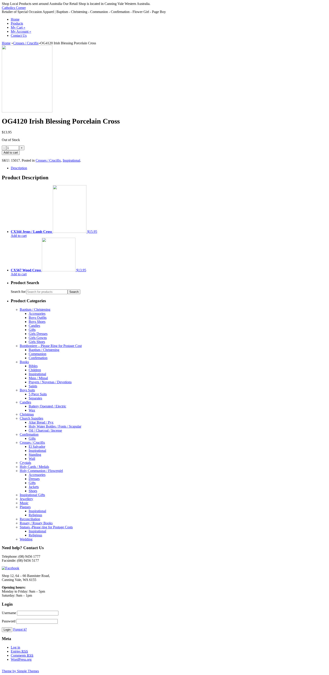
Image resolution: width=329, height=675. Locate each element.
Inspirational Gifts (32, 495)
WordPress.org (21, 659)
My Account (21, 31)
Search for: (18, 292)
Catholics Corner (14, 8)
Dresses (34, 479)
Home (15, 19)
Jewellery (26, 499)
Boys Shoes (37, 322)
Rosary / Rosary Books (36, 523)
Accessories (37, 313)
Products (17, 23)
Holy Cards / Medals (34, 467)
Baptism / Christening (35, 309)
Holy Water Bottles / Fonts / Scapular (55, 426)
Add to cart (19, 236)
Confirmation (38, 358)
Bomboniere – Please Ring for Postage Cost (51, 346)
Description (19, 168)
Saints (33, 386)
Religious (35, 515)
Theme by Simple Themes (20, 671)
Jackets (34, 487)
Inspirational (71, 160)
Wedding (26, 539)
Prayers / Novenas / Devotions (50, 382)
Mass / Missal (38, 378)
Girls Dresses (38, 334)
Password (8, 621)
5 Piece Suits (38, 394)
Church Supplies (31, 418)
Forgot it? (20, 629)
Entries (19, 651)
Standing (35, 454)
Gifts (32, 330)
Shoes (33, 491)
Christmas (27, 414)
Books (24, 362)
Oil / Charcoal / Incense (45, 430)
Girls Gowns (38, 338)
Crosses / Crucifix (25, 43)
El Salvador (37, 446)
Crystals (25, 463)
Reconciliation (30, 519)
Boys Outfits (38, 317)
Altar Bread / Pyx (41, 422)
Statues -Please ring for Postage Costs (46, 527)
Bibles (33, 366)
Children (35, 370)
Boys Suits (27, 390)
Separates (35, 398)
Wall (32, 459)
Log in (15, 647)
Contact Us (19, 35)
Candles (34, 326)
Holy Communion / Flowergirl (41, 471)
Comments (22, 655)
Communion (37, 354)
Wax (32, 410)
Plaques (25, 507)
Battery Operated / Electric (47, 406)
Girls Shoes (37, 342)
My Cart (18, 27)
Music (24, 503)
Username (9, 613)
